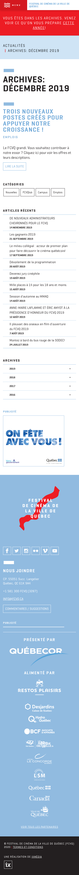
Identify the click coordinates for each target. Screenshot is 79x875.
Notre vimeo (45, 551)
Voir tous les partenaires (39, 826)
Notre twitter (17, 551)
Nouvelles (11, 192)
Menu (16, 5)
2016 (12, 394)
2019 (12, 368)
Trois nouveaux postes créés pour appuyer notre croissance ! (33, 120)
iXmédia (37, 856)
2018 (12, 377)
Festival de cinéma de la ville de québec (49, 5)
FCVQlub (27, 192)
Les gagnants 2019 (22, 236)
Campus (43, 192)
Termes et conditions (28, 847)
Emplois (58, 192)
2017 (12, 386)
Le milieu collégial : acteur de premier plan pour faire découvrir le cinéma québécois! (39, 250)
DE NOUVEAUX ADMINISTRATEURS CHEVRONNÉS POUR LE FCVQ (32, 222)
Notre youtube (55, 551)
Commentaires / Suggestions (27, 609)
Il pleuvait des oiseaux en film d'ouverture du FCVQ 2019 (38, 328)
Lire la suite (14, 166)
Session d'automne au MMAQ (29, 298)
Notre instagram (26, 551)
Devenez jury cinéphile (25, 276)
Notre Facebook (7, 551)
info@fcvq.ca (13, 599)
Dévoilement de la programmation (33, 264)
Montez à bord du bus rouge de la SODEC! (37, 342)
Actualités (14, 45)
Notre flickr (36, 551)
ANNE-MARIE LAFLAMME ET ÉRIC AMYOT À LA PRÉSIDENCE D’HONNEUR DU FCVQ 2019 (39, 312)
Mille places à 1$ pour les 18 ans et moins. (39, 287)
